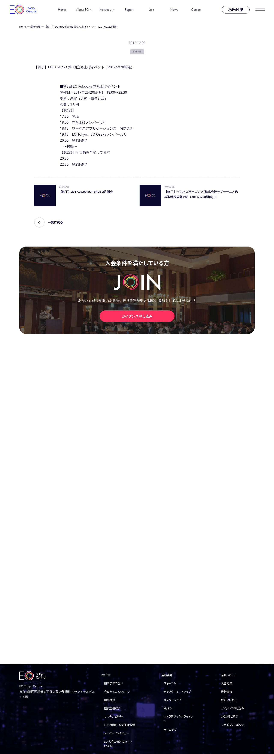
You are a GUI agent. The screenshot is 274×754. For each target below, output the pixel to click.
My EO (168, 708)
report (129, 9)
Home (23, 26)
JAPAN (233, 9)
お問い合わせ (229, 700)
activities (105, 9)
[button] (260, 9)
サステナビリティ (114, 716)
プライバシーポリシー (234, 725)
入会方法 (226, 683)
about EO (82, 9)
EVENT (137, 51)
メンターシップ (172, 700)
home (62, 9)
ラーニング (170, 730)
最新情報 (35, 26)
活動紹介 (166, 675)
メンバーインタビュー (116, 733)
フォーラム (170, 683)
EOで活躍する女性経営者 (119, 725)
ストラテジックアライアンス (178, 718)
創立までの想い (113, 683)
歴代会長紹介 (112, 708)
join (151, 9)
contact (196, 9)
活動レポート (229, 675)
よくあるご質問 (229, 716)
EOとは (105, 675)
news (174, 9)
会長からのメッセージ (117, 692)
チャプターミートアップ (177, 692)
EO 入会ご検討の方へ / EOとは (118, 743)
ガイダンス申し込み (137, 316)
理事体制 (109, 700)
